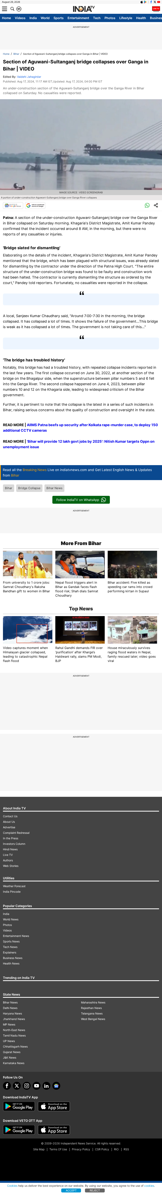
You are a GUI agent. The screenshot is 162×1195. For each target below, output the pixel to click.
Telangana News (92, 1013)
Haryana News (12, 1013)
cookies (149, 1185)
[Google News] (13, 205)
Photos (110, 18)
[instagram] (27, 1086)
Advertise (9, 827)
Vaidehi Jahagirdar (29, 76)
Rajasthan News (91, 1008)
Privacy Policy (81, 1149)
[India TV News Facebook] (151, 2)
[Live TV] (156, 8)
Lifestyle (125, 18)
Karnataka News (13, 1063)
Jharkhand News (14, 1019)
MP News (9, 1024)
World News (10, 919)
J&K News (9, 1057)
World (45, 18)
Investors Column (14, 843)
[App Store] (54, 1106)
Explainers (9, 952)
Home (6, 18)
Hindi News (10, 849)
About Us (9, 821)
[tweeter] (17, 1086)
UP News (9, 1041)
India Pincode (12, 891)
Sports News (11, 941)
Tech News (10, 947)
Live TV (8, 854)
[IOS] (141, 2)
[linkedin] (46, 1086)
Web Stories (10, 865)
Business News (12, 958)
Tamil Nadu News (14, 1035)
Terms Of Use (58, 1149)
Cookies (12, 1185)
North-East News (14, 1030)
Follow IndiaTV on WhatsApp (77, 500)
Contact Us (10, 816)
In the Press (10, 838)
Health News (11, 963)
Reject (95, 1190)
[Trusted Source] (35, 205)
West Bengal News (93, 1019)
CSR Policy (102, 1149)
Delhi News (10, 1008)
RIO (116, 1149)
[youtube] (36, 1086)
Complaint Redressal (16, 832)
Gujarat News (11, 1052)
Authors (8, 860)
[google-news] (56, 1086)
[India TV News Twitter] (155, 2)
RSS (126, 1149)
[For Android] (19, 1130)
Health (141, 18)
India (33, 18)
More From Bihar (81, 543)
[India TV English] (84, 9)
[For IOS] (54, 1130)
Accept (71, 1190)
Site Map (38, 1149)
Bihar (16, 53)
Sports (59, 18)
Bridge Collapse (29, 488)
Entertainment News (16, 936)
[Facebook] (7, 1086)
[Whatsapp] (147, 205)
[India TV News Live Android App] (19, 1106)
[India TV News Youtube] (158, 2)
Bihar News (54, 488)
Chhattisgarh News (15, 1046)
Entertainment (78, 18)
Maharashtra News (93, 1002)
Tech (97, 18)
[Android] (145, 2)
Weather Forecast (14, 886)
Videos (20, 18)
